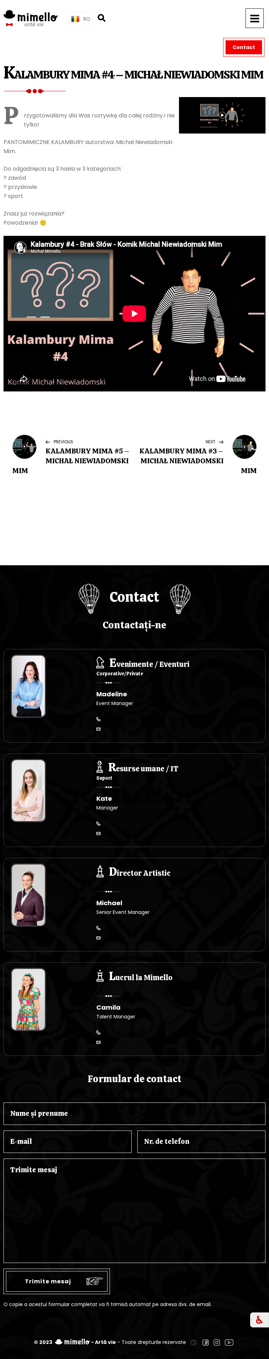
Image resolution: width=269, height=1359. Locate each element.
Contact (244, 47)
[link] (193, 1342)
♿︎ (259, 1319)
